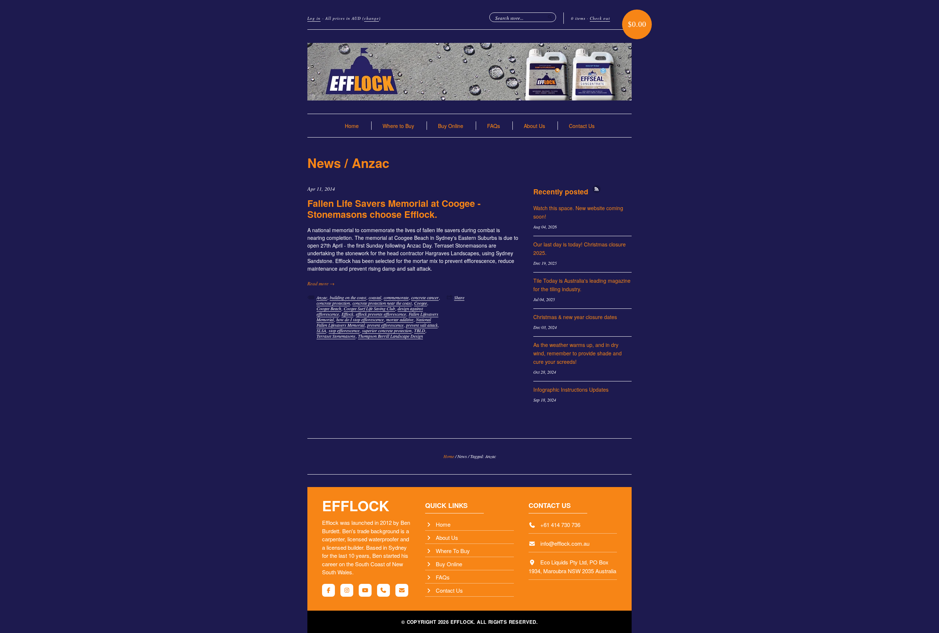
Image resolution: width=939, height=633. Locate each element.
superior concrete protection (387, 330)
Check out (600, 18)
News (324, 163)
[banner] (469, 71)
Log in (314, 18)
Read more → (321, 283)
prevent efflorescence (385, 325)
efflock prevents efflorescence (381, 314)
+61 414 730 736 (560, 524)
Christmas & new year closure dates (575, 317)
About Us (534, 125)
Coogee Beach (329, 308)
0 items (578, 18)
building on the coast (348, 297)
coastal (375, 297)
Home (352, 125)
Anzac (322, 297)
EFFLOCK (355, 505)
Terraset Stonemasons (336, 336)
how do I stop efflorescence (360, 319)
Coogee (420, 303)
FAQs (493, 125)
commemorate (396, 297)
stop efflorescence (344, 330)
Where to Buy (398, 125)
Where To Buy (453, 551)
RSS (596, 189)
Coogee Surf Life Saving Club (369, 308)
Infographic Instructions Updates (571, 389)
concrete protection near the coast (382, 303)
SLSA (321, 330)
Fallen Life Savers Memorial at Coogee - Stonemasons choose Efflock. (394, 209)
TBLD (419, 330)
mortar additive (399, 319)
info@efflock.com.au (564, 543)
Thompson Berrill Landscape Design (390, 336)
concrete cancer (425, 297)
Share (459, 297)
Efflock (347, 314)
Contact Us (582, 125)
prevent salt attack (422, 325)
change (371, 18)
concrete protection (333, 303)
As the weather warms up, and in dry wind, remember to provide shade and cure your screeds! (577, 353)
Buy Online (450, 125)
